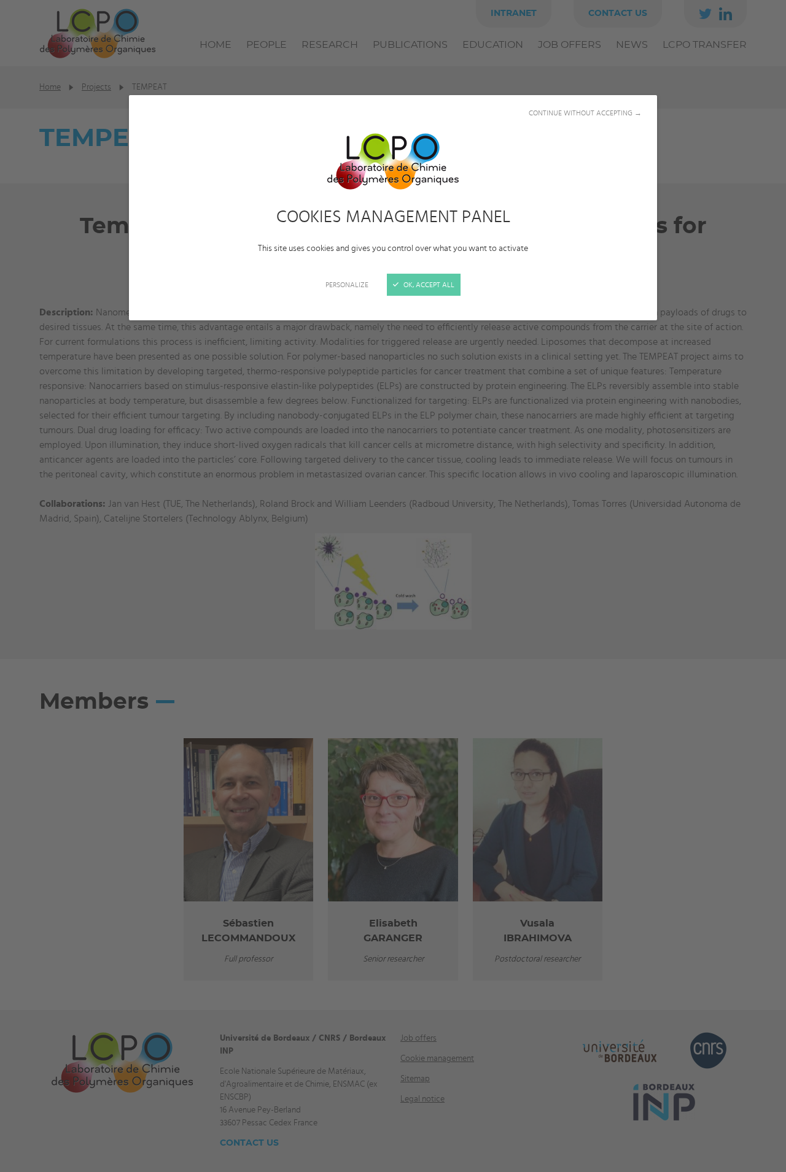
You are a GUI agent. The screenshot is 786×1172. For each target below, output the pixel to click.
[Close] (393, 586)
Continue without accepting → (585, 113)
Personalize (346, 284)
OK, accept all (428, 284)
